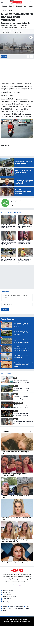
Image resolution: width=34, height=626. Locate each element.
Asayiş (10, 10)
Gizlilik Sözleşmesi (19, 608)
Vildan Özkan (15, 201)
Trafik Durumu (7, 594)
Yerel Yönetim (19, 606)
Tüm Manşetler (7, 598)
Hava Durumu (6, 592)
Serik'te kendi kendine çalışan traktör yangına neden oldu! (8, 226)
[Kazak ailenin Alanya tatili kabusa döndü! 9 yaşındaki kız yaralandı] (25, 235)
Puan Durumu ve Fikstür (9, 596)
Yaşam (31, 6)
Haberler (3, 10)
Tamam (21, 623)
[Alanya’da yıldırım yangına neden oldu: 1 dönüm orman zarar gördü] (25, 252)
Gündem (4, 6)
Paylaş (5, 56)
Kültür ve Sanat (18, 402)
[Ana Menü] (2, 2)
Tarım (15, 386)
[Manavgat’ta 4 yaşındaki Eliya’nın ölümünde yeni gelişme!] (25, 219)
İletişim (28, 608)
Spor (25, 6)
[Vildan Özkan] (5, 203)
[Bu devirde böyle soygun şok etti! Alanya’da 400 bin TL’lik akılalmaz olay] (8, 252)
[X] (17, 585)
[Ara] (31, 2)
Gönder (5, 309)
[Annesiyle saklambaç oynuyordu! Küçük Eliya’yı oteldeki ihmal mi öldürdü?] (8, 235)
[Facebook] (14, 585)
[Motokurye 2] (17, 128)
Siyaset (11, 6)
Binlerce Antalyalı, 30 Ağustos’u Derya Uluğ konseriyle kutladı (22, 406)
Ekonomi (19, 6)
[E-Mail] (12, 205)
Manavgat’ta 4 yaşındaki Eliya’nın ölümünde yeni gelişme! (25, 226)
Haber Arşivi (6, 602)
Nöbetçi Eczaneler (8, 590)
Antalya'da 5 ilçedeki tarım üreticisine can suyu (22, 389)
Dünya (9, 608)
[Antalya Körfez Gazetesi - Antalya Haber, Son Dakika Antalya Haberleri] (16, 2)
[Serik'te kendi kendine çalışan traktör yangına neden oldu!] (8, 219)
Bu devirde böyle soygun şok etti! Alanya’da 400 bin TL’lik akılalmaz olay (8, 259)
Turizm (27, 606)
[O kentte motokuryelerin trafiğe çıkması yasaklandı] (17, 44)
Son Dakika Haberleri (9, 600)
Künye (4, 610)
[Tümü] (32, 373)
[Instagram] (20, 585)
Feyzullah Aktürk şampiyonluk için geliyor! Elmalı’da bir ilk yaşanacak (21, 381)
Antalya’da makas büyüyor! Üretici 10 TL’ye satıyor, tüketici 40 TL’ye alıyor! (22, 415)
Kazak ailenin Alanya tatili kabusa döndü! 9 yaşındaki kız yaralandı (24, 242)
